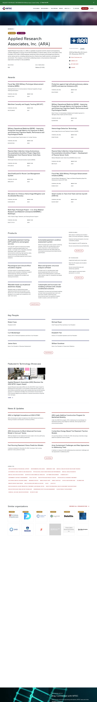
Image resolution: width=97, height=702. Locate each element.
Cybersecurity (64, 474)
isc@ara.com (74, 60)
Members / (11, 29)
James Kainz (12, 343)
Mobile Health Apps (45, 480)
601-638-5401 (74, 64)
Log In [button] (91, 8)
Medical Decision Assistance (15, 474)
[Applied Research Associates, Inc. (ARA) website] (78, 41)
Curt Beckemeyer (14, 333)
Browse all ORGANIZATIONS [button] (78, 506)
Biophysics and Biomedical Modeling (35, 474)
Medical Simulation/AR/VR (69, 471)
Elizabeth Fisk (57, 333)
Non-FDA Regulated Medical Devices (34, 483)
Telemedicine (80, 480)
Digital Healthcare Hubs (68, 480)
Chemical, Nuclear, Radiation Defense (18, 492)
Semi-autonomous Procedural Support (18, 468)
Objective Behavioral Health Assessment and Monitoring (61, 486)
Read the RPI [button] (45, 2)
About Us (67, 8)
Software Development (52, 474)
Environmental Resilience (38, 468)
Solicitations (54, 8)
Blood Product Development (64, 489)
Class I (47, 483)
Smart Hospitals (56, 480)
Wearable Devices (33, 480)
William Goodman (58, 343)
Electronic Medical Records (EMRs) (17, 480)
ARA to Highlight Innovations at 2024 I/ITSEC (24, 415)
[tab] (74, 48)
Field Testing (33, 477)
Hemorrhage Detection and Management (44, 489)
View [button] (9, 397)
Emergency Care (51, 468)
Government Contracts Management (18, 477)
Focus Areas (36, 8)
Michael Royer (57, 322)
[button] (35, 304)
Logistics (52, 483)
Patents (61, 8)
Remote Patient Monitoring (15, 483)
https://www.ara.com (76, 57)
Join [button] (84, 8)
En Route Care (34, 492)
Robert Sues (12, 322)
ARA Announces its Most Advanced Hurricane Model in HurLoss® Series (24, 432)
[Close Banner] (93, 2)
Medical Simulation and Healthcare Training (68, 468)
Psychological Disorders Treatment (67, 477)
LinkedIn (73, 67)
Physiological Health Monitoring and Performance (47, 471)
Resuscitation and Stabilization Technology (20, 489)
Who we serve (44, 8)
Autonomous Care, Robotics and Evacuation (20, 471)
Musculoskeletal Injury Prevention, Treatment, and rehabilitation (26, 486)
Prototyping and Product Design (47, 477)
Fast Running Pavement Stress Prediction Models (25, 445)
